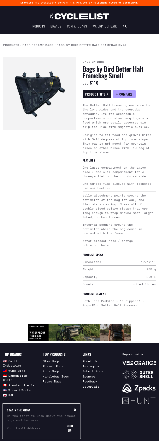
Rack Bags (51, 371)
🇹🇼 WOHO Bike (14, 370)
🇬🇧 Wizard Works (17, 390)
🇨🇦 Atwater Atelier (19, 385)
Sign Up (70, 428)
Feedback (90, 381)
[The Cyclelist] (79, 16)
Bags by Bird (93, 61)
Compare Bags (77, 26)
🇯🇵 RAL (8, 395)
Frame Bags (44, 45)
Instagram (91, 366)
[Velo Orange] (139, 362)
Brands (56, 26)
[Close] (75, 409)
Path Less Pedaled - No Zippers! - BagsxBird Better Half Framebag (113, 303)
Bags (27, 45)
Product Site (95, 94)
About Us (90, 361)
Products (38, 26)
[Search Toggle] (124, 26)
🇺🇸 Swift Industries (12, 363)
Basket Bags (53, 366)
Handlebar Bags (56, 376)
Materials (91, 386)
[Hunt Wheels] (139, 401)
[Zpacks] (139, 388)
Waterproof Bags (105, 26)
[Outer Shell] (139, 374)
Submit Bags (93, 371)
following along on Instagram (115, 2)
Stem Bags (51, 361)
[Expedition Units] (79, 332)
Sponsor (89, 376)
